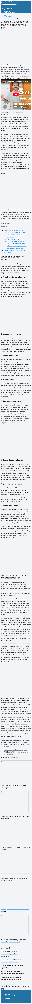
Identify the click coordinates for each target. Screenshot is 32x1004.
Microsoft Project (8, 8)
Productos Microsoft (9, 12)
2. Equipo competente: (15, 235)
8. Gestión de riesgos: (15, 248)
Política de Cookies (10, 997)
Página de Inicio (9, 994)
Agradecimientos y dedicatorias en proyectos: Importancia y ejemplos (15, 750)
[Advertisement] (16, 46)
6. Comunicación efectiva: (16, 243)
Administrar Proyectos (7, 1)
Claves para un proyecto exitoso (14, 230)
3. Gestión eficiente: (14, 237)
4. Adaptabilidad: (13, 239)
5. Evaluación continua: (15, 241)
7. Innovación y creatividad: (16, 246)
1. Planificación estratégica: (17, 232)
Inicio (5, 7)
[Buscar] (16, 4)
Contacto (7, 998)
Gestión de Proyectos (10, 9)
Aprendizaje (7, 11)
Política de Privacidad (10, 995)
